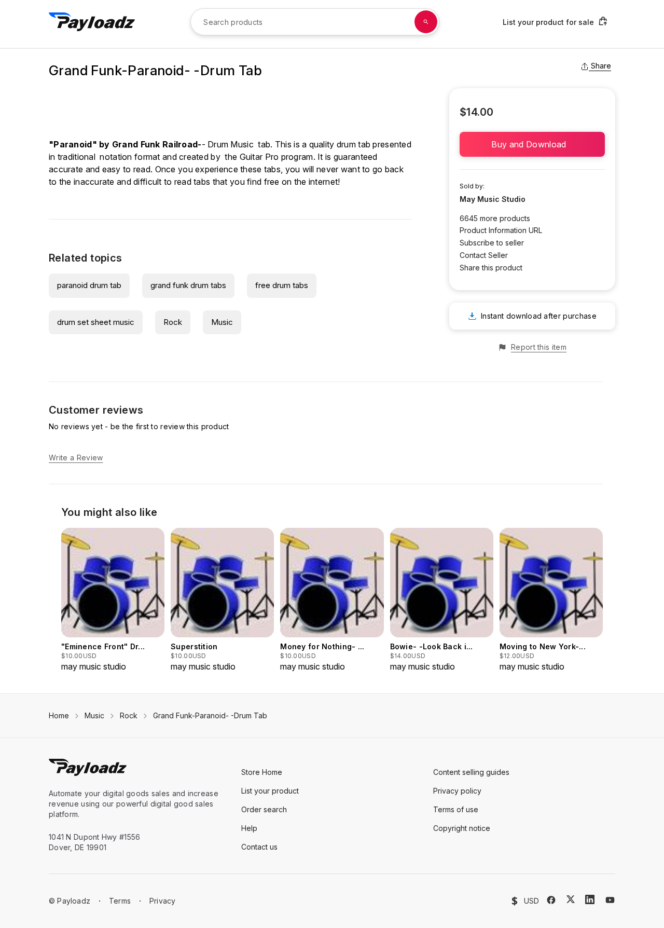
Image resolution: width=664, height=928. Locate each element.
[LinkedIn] (589, 899)
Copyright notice (461, 828)
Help (249, 828)
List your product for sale (548, 22)
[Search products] (425, 21)
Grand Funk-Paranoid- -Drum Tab (210, 715)
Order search (264, 809)
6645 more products (495, 218)
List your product (270, 790)
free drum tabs (281, 285)
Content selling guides (471, 772)
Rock (172, 322)
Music (222, 322)
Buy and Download (532, 144)
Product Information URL (501, 230)
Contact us (259, 846)
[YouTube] (610, 900)
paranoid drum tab (89, 285)
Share (601, 65)
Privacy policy (457, 790)
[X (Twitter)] (570, 899)
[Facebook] (551, 900)
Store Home (261, 772)
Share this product (491, 267)
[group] (112, 600)
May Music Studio (492, 199)
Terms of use (455, 809)
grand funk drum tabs (188, 285)
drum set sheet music (95, 322)
